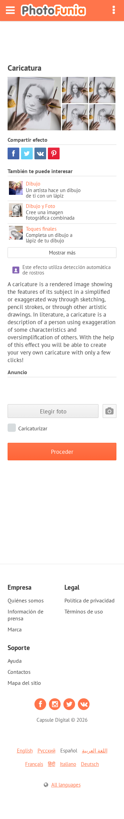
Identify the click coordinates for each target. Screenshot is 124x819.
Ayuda (15, 660)
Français (34, 764)
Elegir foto (53, 411)
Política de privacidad (89, 600)
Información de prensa (25, 615)
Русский (46, 750)
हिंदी (51, 764)
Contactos (19, 671)
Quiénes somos (26, 600)
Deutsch (90, 764)
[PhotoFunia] (53, 10)
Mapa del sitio (24, 682)
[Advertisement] (62, 40)
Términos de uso (83, 611)
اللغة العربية (94, 750)
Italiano (68, 764)
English (25, 750)
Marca (15, 629)
